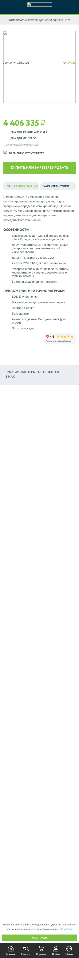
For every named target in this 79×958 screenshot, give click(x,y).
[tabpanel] (39, 67)
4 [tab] (39, 107)
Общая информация (23, 186)
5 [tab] (46, 107)
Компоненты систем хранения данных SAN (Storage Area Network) (39, 20)
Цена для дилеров (22, 138)
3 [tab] (33, 107)
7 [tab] (58, 107)
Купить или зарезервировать (39, 168)
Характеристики (56, 186)
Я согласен (39, 938)
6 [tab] (52, 107)
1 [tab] (21, 107)
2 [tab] (27, 107)
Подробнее (66, 929)
